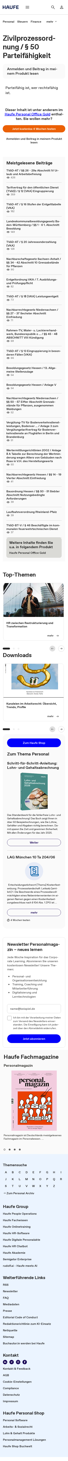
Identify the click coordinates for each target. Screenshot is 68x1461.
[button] (34, 128)
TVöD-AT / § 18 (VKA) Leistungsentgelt (32, 296)
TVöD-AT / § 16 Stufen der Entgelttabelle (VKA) (33, 206)
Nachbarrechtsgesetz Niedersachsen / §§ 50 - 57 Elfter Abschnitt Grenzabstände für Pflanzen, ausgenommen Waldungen (32, 403)
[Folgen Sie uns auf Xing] (11, 1362)
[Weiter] (61, 648)
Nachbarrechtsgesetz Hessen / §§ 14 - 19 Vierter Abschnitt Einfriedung (33, 476)
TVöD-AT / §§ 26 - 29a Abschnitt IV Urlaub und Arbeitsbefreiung (32, 172)
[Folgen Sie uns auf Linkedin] (5, 1362)
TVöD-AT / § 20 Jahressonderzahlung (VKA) (31, 243)
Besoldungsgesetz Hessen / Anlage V (31, 385)
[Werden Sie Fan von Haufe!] (24, 1362)
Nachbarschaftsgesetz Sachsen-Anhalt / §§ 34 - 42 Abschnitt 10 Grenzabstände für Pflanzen (33, 262)
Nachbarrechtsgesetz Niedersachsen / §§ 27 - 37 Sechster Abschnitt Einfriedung (32, 313)
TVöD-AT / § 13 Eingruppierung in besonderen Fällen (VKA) (33, 352)
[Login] (61, 7)
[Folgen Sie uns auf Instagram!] (18, 1362)
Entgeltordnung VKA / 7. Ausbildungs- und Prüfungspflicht (31, 281)
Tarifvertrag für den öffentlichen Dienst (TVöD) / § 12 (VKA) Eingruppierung (32, 189)
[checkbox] (9, 1018)
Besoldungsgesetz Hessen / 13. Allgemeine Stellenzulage (31, 369)
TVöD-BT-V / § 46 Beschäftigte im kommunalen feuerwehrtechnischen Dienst (33, 527)
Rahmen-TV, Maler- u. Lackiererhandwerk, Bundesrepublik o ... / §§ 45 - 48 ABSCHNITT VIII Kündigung (31, 333)
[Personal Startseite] (12, 7)
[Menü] (27, 7)
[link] (8, 22)
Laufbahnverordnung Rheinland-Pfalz (31, 512)
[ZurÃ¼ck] (52, 648)
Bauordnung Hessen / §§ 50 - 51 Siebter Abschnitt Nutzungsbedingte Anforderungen (33, 494)
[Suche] (53, 7)
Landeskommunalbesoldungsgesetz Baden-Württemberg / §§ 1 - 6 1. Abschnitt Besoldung (33, 224)
